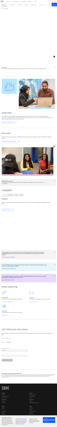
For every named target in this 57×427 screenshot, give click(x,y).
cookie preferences (23, 419)
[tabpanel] (28, 221)
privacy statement (21, 423)
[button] (55, 1)
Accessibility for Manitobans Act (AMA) (39, 374)
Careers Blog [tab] (10, 194)
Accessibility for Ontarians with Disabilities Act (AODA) (23, 374)
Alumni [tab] (21, 194)
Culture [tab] (4, 194)
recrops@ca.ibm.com (6, 377)
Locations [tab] (16, 194)
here (32, 422)
